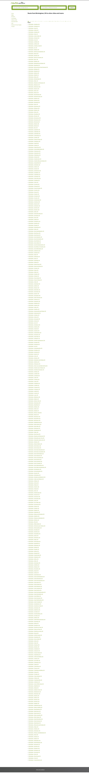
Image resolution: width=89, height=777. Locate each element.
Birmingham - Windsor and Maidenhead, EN (37, 732)
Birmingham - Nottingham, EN (34, 475)
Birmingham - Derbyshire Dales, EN (35, 213)
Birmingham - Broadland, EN (34, 114)
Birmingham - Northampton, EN (35, 469)
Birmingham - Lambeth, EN (34, 373)
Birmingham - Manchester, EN (34, 402)
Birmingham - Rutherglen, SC (34, 545)
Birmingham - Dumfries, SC (34, 223)
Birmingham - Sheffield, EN (34, 564)
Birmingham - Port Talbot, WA (34, 502)
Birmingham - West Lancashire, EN (35, 715)
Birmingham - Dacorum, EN (34, 203)
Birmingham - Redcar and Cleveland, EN (36, 514)
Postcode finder (14, 21)
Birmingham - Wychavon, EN (34, 750)
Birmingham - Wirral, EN (33, 734)
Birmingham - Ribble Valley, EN (35, 523)
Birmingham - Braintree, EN (34, 100)
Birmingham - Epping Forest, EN (35, 264)
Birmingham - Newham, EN (34, 441)
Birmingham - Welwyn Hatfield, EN (35, 707)
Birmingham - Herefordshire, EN (35, 332)
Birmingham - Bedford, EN (34, 73)
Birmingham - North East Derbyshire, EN (36, 449)
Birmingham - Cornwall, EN (34, 184)
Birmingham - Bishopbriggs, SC (35, 78)
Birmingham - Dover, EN (33, 217)
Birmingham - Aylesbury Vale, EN (35, 45)
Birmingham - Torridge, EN (34, 674)
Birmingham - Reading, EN (34, 510)
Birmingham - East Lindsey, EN (35, 242)
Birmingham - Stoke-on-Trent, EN (35, 629)
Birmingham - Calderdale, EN (34, 131)
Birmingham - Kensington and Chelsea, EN (37, 359)
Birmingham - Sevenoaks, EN (34, 562)
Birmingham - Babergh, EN (34, 49)
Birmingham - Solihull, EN (34, 572)
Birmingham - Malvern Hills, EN (35, 400)
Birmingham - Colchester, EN (34, 176)
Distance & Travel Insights (16, 24)
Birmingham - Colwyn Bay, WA (35, 178)
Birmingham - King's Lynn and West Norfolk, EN (38, 365)
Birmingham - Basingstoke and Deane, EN (37, 63)
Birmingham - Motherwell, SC (34, 428)
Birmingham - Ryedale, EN (34, 549)
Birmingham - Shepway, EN (34, 566)
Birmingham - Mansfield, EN (34, 404)
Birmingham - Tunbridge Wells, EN (35, 680)
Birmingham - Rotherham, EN (34, 537)
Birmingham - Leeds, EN (33, 377)
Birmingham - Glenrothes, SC (34, 289)
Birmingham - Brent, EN (33, 104)
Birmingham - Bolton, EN (33, 90)
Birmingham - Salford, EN (34, 551)
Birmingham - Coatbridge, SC (34, 174)
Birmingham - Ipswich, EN (34, 354)
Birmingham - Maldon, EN (34, 399)
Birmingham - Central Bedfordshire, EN (36, 149)
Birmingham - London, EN (34, 393)
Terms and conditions (40, 769)
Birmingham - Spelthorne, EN (34, 609)
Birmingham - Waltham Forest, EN (35, 689)
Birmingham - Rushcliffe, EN (34, 543)
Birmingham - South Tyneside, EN (35, 601)
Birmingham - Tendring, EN (34, 658)
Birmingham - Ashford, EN (34, 43)
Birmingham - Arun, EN (33, 39)
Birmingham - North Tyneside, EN (35, 463)
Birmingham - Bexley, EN (33, 76)
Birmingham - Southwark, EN (34, 607)
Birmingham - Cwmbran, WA (34, 201)
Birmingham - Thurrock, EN (34, 668)
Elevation (13, 16)
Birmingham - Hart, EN (33, 322)
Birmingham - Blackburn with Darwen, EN (37, 82)
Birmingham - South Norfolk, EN (35, 590)
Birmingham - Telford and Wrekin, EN (36, 656)
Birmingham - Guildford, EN (34, 303)
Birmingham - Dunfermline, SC (34, 227)
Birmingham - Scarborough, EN (35, 555)
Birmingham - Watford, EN (34, 697)
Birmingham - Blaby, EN (33, 80)
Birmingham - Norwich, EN (34, 473)
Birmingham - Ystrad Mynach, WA (35, 760)
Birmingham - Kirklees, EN (34, 371)
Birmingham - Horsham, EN (34, 342)
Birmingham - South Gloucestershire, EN (36, 580)
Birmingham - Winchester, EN (34, 730)
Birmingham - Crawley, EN (34, 194)
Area (12, 23)
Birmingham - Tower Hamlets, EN (35, 676)
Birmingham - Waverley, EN (34, 701)
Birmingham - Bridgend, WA (34, 108)
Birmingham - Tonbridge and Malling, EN (36, 670)
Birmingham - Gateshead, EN (34, 283)
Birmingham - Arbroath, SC (34, 37)
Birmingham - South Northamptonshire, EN (37, 592)
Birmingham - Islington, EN (34, 358)
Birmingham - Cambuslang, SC (35, 135)
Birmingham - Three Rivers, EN (35, 666)
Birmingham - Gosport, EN (34, 293)
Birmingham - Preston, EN (34, 506)
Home (12, 13)
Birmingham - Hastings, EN (34, 326)
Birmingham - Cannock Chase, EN (35, 139)
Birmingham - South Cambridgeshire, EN (36, 576)
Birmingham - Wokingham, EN (34, 740)
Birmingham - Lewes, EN (33, 381)
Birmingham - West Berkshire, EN (35, 709)
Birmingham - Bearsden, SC (34, 71)
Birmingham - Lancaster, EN (34, 375)
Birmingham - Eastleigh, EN (34, 252)
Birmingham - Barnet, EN (33, 53)
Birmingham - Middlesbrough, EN (35, 422)
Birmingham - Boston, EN (34, 92)
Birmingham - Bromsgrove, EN (35, 117)
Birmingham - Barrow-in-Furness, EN (36, 57)
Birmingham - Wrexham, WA (34, 748)
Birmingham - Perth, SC (33, 490)
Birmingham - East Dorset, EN (34, 235)
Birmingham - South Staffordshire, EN (36, 600)
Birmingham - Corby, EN (33, 182)
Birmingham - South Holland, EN (35, 584)
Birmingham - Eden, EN (33, 254)
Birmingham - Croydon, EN (34, 197)
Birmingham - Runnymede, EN (34, 541)
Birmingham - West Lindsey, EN (35, 717)
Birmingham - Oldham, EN (34, 480)
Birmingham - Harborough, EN (34, 313)
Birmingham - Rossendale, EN (34, 533)
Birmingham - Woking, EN (34, 738)
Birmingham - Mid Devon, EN (34, 416)
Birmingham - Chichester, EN (34, 164)
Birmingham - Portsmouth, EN (34, 504)
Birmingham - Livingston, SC (34, 389)
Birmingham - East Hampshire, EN (35, 237)
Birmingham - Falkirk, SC (33, 272)
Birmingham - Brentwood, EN (34, 106)
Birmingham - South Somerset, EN (35, 598)
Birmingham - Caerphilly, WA (34, 129)
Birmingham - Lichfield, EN (34, 385)
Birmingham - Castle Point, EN (35, 147)
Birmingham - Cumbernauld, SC (35, 199)
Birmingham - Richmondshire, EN (35, 527)
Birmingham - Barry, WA (33, 59)
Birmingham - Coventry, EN (34, 190)
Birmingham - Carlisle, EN (34, 145)
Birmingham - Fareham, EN (34, 274)
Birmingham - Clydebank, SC (34, 172)
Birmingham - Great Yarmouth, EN (35, 297)
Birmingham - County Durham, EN (35, 188)
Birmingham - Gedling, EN (34, 285)
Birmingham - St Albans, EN (34, 611)
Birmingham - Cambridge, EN (34, 133)
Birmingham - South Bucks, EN (35, 574)
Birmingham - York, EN (33, 758)
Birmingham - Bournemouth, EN (35, 94)
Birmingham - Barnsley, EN (34, 55)
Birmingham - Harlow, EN (34, 317)
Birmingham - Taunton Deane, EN (35, 652)
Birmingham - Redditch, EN (34, 516)
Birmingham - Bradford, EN (34, 98)
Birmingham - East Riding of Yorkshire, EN (37, 246)
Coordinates (13, 18)
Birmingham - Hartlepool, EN (34, 324)
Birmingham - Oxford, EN (34, 482)
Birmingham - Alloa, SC (33, 34)
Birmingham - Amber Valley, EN (35, 36)
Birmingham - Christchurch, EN (35, 170)
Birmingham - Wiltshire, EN (34, 728)
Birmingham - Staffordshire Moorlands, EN (37, 619)
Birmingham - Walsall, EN (33, 687)
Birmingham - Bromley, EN (34, 116)
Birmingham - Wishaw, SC (34, 736)
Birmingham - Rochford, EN (34, 531)
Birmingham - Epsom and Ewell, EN (35, 266)
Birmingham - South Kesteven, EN (35, 586)
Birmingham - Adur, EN (33, 28)
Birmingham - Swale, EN (33, 642)
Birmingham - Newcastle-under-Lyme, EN (37, 440)
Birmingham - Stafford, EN (34, 617)
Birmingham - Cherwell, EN (34, 157)
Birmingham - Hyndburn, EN (34, 350)
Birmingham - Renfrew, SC (34, 520)
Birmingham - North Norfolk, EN (35, 459)
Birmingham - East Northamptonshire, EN (37, 244)
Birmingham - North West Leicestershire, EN (37, 467)
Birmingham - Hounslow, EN (34, 344)
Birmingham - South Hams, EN (35, 582)
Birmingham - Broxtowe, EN (34, 121)
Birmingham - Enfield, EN (33, 262)
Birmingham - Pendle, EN (33, 488)
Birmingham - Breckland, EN (34, 102)
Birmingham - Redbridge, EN (34, 512)
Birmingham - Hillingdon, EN (34, 338)
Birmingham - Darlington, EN (34, 205)
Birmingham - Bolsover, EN (34, 88)
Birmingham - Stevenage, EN (34, 621)
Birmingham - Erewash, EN (34, 268)
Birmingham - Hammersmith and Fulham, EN (37, 311)
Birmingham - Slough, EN (33, 570)
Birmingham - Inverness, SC (34, 352)
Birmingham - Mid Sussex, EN (34, 420)
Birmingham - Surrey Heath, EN (35, 639)
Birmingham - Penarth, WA (34, 486)
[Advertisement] (18, 45)
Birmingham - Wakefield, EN (34, 685)
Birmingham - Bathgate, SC (34, 69)
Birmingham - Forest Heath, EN (35, 278)
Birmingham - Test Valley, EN (34, 660)
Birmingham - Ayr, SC (33, 47)
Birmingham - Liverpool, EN (34, 387)
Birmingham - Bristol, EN (33, 112)
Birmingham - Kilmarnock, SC (34, 363)
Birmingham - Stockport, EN (34, 625)
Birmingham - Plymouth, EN (34, 494)
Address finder (14, 19)
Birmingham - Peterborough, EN (35, 492)
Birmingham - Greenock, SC (34, 299)
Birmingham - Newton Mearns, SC (35, 443)
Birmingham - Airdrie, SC (33, 30)
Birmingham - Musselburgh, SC (35, 430)
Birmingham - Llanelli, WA (34, 391)
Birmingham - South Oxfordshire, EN (36, 594)
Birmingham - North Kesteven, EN (35, 455)
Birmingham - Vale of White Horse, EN (36, 683)
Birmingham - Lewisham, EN (34, 383)
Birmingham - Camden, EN (34, 137)
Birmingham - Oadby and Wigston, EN (36, 479)
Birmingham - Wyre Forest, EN (34, 756)
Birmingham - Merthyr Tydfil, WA (35, 412)
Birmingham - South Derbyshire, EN (36, 578)
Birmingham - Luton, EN (33, 395)
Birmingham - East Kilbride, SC (35, 240)
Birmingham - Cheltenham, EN (34, 155)
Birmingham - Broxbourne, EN (34, 119)
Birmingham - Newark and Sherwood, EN (37, 436)
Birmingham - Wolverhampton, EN (35, 742)
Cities (12, 15)
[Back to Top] (87, 774)
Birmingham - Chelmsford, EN (34, 153)
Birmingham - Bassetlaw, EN (34, 65)
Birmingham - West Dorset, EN (35, 713)
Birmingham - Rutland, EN (34, 547)
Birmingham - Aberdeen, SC (34, 26)
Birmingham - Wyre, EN (33, 754)
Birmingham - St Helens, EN (34, 615)
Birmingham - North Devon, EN (35, 445)
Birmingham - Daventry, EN (34, 209)
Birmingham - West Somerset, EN (35, 721)
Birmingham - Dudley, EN (33, 219)
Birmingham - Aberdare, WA (34, 24)
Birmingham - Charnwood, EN (34, 151)
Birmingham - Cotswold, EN (34, 186)
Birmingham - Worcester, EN (34, 744)
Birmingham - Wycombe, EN (34, 752)
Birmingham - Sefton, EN (33, 559)
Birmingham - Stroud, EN (33, 633)
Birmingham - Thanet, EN (33, 664)
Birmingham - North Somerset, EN (35, 461)
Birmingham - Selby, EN (33, 561)
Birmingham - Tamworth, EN (34, 650)
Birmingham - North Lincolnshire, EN (36, 457)
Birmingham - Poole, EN (33, 500)
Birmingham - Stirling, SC (34, 623)
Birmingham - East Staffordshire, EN (36, 248)
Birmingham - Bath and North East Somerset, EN (38, 67)
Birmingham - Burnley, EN (34, 125)
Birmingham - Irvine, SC (33, 356)
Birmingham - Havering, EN (34, 330)
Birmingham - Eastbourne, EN (34, 250)
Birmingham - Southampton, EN (35, 603)
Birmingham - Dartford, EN (34, 207)
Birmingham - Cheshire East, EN (35, 158)
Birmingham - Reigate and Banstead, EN (36, 518)
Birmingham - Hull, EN (33, 346)
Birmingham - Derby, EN (33, 211)
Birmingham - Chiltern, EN (34, 166)
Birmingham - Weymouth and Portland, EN (37, 724)
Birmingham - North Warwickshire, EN (36, 465)
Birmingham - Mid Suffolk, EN (34, 418)
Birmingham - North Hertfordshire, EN (36, 453)
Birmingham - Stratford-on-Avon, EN (36, 631)
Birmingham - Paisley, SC (33, 484)
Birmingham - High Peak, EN (34, 336)
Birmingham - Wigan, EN (33, 726)
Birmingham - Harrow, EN (34, 320)
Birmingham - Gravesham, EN (34, 295)
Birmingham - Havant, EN (34, 328)
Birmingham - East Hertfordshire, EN (36, 238)
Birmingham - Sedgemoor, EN (34, 557)
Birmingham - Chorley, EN (34, 168)
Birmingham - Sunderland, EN (34, 637)
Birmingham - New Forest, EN (34, 434)
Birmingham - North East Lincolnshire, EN (37, 451)
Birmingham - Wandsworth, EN (35, 691)
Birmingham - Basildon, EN (34, 61)
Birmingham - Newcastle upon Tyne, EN (36, 438)
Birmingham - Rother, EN (33, 535)
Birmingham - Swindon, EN (34, 646)
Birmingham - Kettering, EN (34, 361)
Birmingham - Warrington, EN (34, 693)
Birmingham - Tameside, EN (34, 648)
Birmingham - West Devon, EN (34, 711)
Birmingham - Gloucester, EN (34, 291)
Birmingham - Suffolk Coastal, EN (35, 635)
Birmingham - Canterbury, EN (34, 141)
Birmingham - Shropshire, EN (34, 568)
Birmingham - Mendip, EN (34, 410)
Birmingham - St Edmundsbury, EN (35, 613)
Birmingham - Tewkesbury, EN (34, 662)
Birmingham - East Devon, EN (34, 233)
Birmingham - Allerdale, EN (34, 32)
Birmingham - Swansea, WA (34, 644)
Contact (13, 26)
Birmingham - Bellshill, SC (34, 75)
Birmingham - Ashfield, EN (34, 41)
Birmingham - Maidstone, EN (34, 397)
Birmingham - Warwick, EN (34, 695)
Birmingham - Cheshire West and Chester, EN (37, 160)
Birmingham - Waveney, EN (34, 699)
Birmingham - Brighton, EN (34, 110)
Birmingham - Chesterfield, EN (35, 162)
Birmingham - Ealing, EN (33, 229)
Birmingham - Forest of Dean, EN (35, 279)
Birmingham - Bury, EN (33, 127)
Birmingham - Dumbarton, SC (34, 221)
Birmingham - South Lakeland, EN (35, 588)
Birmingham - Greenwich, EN (34, 301)
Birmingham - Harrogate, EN (34, 319)
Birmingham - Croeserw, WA (34, 196)
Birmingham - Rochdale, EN (34, 529)
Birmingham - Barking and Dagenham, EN (37, 51)
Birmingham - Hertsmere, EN (34, 334)
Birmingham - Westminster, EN (35, 722)
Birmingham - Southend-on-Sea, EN (36, 605)
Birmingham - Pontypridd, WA (34, 498)
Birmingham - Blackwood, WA (34, 86)
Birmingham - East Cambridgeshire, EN (36, 231)
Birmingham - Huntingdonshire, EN (35, 348)
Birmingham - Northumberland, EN (35, 471)
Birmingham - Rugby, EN (33, 539)
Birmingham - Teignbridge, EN (34, 654)
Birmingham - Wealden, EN (34, 703)
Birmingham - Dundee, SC (34, 225)
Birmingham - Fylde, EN (33, 281)
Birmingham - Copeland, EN (34, 180)
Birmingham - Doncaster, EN (34, 215)
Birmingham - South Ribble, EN (35, 596)
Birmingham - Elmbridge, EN (34, 260)
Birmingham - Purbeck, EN (34, 508)
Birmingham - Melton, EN (33, 408)
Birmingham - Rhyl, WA (33, 521)
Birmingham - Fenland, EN (34, 276)
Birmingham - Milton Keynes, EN (35, 424)
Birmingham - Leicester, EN (34, 379)
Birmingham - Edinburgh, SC (34, 256)
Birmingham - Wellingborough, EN (35, 705)
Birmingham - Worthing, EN (34, 746)
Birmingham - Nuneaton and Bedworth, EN (37, 477)
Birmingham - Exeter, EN (33, 270)
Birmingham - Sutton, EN (33, 641)
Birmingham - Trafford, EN (34, 678)
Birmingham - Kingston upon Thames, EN (37, 367)
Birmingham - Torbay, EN (33, 672)
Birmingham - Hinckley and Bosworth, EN (37, 340)
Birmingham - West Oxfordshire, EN (36, 719)
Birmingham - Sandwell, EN (34, 553)
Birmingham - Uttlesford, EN (34, 682)
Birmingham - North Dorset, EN (35, 447)
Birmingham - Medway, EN (34, 406)
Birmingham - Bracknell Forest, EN (35, 96)
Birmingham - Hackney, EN (34, 305)
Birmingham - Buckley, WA (34, 123)
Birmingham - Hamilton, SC (34, 309)
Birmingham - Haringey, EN (34, 315)
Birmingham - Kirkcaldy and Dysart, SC (36, 369)
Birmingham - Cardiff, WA (34, 143)
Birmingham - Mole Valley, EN (34, 426)
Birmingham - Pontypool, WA (34, 496)
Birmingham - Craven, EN (34, 192)
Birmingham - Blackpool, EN (34, 84)
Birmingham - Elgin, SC (33, 258)
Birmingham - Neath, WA (33, 432)
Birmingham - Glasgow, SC (34, 287)
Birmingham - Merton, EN (34, 414)
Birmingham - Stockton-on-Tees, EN (36, 627)
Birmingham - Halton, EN (33, 307)
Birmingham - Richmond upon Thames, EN (37, 525)
